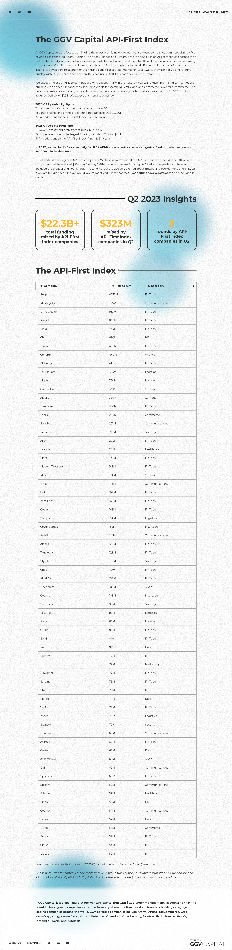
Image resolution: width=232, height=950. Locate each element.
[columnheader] (72, 286)
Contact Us (14, 943)
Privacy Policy (33, 943)
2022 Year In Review (215, 11)
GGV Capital (46, 902)
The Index (193, 11)
